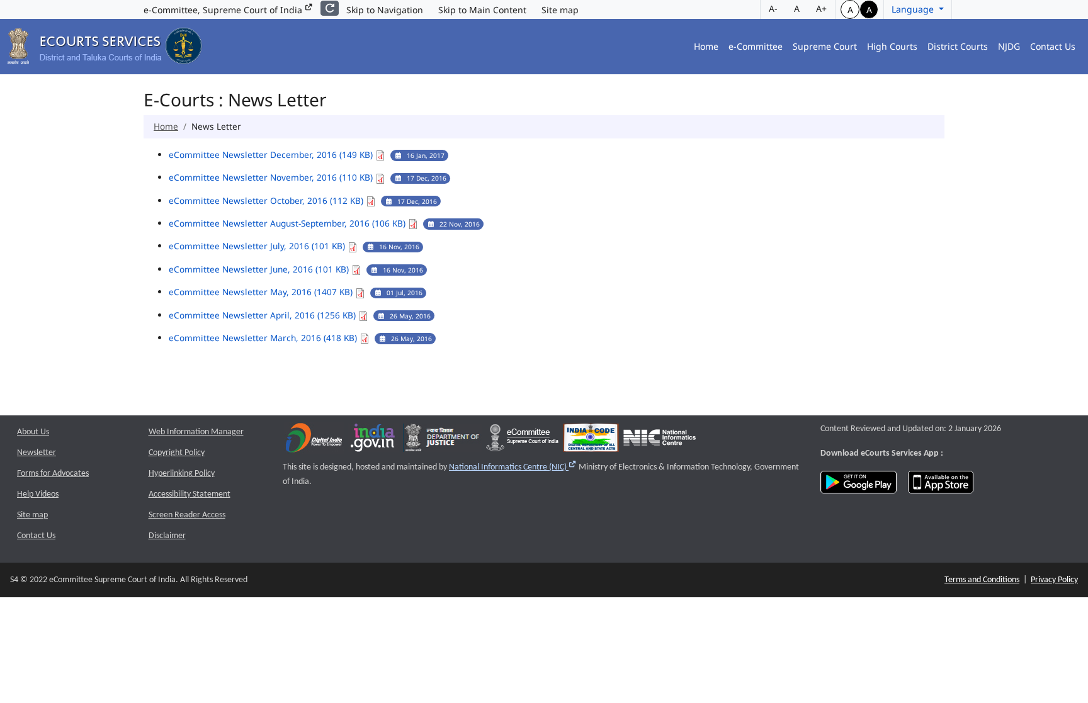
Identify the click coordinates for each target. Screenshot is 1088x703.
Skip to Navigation (384, 10)
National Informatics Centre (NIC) (513, 467)
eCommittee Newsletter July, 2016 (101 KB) (258, 246)
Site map (560, 10)
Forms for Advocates (53, 474)
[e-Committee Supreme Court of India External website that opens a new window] (522, 441)
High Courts (892, 46)
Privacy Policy (1054, 580)
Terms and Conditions (981, 580)
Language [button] (914, 9)
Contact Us (1052, 46)
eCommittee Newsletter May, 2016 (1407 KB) (262, 292)
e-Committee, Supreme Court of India (224, 10)
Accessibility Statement (189, 494)
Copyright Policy (177, 453)
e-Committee (755, 46)
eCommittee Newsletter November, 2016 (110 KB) (272, 177)
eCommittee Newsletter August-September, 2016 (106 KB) (288, 223)
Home (706, 46)
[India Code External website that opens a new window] (591, 441)
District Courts (957, 46)
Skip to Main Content (482, 10)
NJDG (1009, 46)
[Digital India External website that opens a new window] (314, 441)
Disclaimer (167, 536)
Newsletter (36, 453)
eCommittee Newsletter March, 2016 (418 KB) (264, 338)
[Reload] (329, 8)
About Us (33, 432)
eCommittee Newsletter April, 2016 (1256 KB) (263, 315)
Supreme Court (825, 46)
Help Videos (38, 494)
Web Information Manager (196, 432)
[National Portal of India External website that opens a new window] (373, 441)
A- (773, 8)
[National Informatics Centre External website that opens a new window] (659, 441)
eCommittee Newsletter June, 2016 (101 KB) (260, 269)
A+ (821, 8)
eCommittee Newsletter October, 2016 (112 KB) (267, 200)
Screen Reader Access (187, 515)
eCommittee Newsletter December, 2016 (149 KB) (272, 154)
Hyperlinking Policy (182, 474)
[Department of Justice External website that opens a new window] (442, 441)
